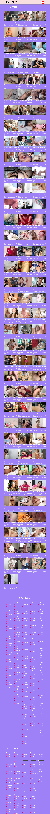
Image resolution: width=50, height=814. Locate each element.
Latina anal (26, 812)
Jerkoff (26, 758)
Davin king (17, 798)
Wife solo (41, 811)
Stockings (41, 692)
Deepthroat (18, 712)
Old (34, 703)
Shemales (42, 658)
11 (15, 7)
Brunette (10, 722)
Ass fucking (42, 338)
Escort (18, 740)
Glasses (26, 696)
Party (34, 727)
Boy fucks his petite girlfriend (38, 616)
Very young (41, 796)
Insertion (25, 746)
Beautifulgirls (10, 213)
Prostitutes (34, 744)
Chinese (18, 662)
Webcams (42, 763)
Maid (34, 646)
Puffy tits (33, 813)
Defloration (18, 714)
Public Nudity (34, 746)
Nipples (33, 687)
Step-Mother (34, 674)
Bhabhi (41, 213)
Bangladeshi (22, 385)
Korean (26, 766)
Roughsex (34, 767)
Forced (26, 670)
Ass (22, 228)
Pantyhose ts (34, 804)
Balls (10, 683)
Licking (26, 783)
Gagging (25, 682)
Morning (33, 672)
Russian (33, 768)
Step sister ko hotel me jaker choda (10, 350)
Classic (18, 663)
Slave (42, 669)
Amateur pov (10, 813)
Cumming (18, 692)
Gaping (26, 686)
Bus (10, 727)
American (10, 166)
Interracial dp (26, 799)
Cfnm (12, 103)
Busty (10, 729)
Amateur (9, 25)
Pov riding (33, 809)
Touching (41, 728)
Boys (10, 715)
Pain (34, 714)
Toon (42, 726)
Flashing (25, 665)
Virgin (42, 753)
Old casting (33, 796)
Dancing (18, 705)
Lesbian (26, 781)
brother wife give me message (24, 131)
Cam (18, 646)
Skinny (42, 665)
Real (34, 754)
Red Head (34, 758)
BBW (40, 150)
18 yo (6, 25)
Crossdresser (18, 683)
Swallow (41, 700)
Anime (10, 661)
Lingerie (25, 785)
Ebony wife (18, 813)
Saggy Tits (42, 646)
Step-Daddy (18, 703)
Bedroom (35, 260)
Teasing (41, 714)
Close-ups (41, 166)
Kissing (26, 762)
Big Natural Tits (14, 213)
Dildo (18, 716)
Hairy (26, 715)
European (18, 741)
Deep (18, 710)
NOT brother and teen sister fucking (11, 538)
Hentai (26, 722)
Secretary (41, 651)
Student (41, 697)
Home (26, 727)
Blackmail (36, 103)
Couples (28, 322)
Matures (33, 653)
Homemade (26, 729)
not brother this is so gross (38, 37)
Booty (10, 713)
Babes (37, 197)
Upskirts (41, 745)
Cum (18, 688)
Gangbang (26, 684)
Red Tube (15, 55)
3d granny (9, 796)
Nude (34, 689)
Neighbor (34, 686)
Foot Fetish (26, 667)
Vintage (41, 751)
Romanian (34, 765)
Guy (26, 709)
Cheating (25, 260)
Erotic (18, 738)
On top (33, 798)
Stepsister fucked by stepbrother (24, 538)
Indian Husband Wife (36, 569)
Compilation (18, 674)
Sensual (41, 653)
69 (34, 103)
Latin (26, 776)
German (41, 119)
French (26, 672)
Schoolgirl (42, 649)
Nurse (34, 694)
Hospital (25, 731)
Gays (26, 687)
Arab (22, 620)
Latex (26, 774)
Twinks (42, 735)
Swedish (41, 702)
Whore (42, 768)
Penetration (34, 730)
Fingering (26, 660)
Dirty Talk (40, 432)
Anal (22, 41)
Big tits (13, 166)
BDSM (25, 72)
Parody (34, 725)
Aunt (13, 275)
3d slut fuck (10, 799)
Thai (42, 717)
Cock (28, 260)
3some (37, 338)
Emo (18, 736)
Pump (34, 748)
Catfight (18, 655)
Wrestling (41, 772)
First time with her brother (23, 553)
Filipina (26, 658)
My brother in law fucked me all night (39, 585)
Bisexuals (11, 150)
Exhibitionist (18, 743)
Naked (34, 682)
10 (14, 7)
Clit (14, 103)
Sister (12, 541)
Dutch (18, 728)
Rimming (33, 761)
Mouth (34, 676)
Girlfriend (26, 691)
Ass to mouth (27, 609)
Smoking (41, 674)
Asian (35, 25)
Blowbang (28, 385)
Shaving (41, 656)
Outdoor (33, 710)
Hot (26, 733)
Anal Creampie (41, 614)
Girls (26, 693)
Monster (33, 670)
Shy (41, 662)
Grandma (26, 700)
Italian (26, 750)
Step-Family (26, 649)
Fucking (9, 541)
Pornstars (34, 739)
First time (26, 662)
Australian (37, 25)
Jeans (26, 756)
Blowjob (23, 25)
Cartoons (18, 651)
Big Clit (25, 41)
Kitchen (26, 764)
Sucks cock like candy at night (38, 491)
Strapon (41, 693)
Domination (18, 723)
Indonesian (26, 744)
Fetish (26, 656)
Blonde (13, 41)
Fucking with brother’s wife (38, 22)
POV (34, 741)
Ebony (18, 733)
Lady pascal (26, 810)
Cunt (18, 695)
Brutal (10, 724)
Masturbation (34, 651)
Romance (34, 763)
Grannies (26, 703)
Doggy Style (43, 103)
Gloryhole (26, 698)
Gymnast (26, 710)
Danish (18, 707)
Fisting (26, 663)
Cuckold (18, 686)
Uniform (41, 743)
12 (16, 7)
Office (34, 701)
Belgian (25, 228)
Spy (41, 686)
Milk (34, 662)
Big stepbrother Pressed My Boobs (10, 69)
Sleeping (41, 670)
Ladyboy (25, 772)
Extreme (18, 745)
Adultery (37, 416)
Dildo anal (17, 801)
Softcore (41, 676)
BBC (6, 228)
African (10, 654)
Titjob (42, 721)
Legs (26, 779)
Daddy (39, 557)
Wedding (41, 765)
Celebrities (18, 656)
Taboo (42, 709)
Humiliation (26, 736)
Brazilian (10, 717)
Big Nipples (9, 72)
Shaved (41, 655)
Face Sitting (26, 646)
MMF (34, 665)
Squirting (41, 690)
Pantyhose (34, 721)
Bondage (10, 711)
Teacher (41, 712)
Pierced (33, 734)
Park (34, 723)
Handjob (25, 717)
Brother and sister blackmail (38, 100)
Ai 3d (9, 808)
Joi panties (25, 806)
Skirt (42, 667)
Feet (41, 557)
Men (34, 655)
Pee (34, 728)
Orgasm (33, 706)
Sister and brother (21, 162)
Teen (37, 41)
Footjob (26, 669)
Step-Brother (10, 720)
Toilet (42, 724)
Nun (34, 693)
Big (22, 291)
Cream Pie (18, 681)
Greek (26, 705)
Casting (18, 653)
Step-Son (41, 679)
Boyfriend (38, 56)
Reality (34, 756)
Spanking (41, 683)
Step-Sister (42, 663)
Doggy (18, 719)
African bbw (10, 806)
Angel (21, 228)
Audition (10, 673)
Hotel (26, 734)
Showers (41, 660)
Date (13, 6)
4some (10, 649)
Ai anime (9, 809)
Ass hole (10, 670)
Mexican (33, 656)
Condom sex (18, 676)
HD (26, 244)
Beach (10, 690)
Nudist (34, 691)
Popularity (16, 6)
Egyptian (18, 734)
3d (34, 557)
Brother (12, 25)
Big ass (24, 56)
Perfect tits (33, 806)
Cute (18, 697)
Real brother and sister (22, 616)
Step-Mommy (34, 667)
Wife (42, 770)
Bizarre (10, 704)
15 (19, 7)
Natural (34, 684)
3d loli (9, 798)
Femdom (26, 655)
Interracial (26, 748)
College (18, 672)
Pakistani (33, 718)
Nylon (34, 696)
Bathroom (23, 166)
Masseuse (34, 649)
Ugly (42, 741)
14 (18, 7)
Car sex (18, 649)
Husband (26, 738)
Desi (37, 432)
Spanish (41, 681)
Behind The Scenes (40, 260)
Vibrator (41, 750)
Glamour (25, 694)
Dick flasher (18, 799)
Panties (34, 720)
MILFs (34, 660)
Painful (34, 716)
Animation (10, 659)
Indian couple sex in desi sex (23, 272)
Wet (41, 767)
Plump (34, 737)
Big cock (10, 41)
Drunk (18, 726)
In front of (25, 796)
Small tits (41, 672)
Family (40, 369)
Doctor (18, 717)
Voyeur (42, 755)
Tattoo (42, 710)
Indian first (25, 798)
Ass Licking (10, 275)
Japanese (26, 754)
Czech (18, 699)
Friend (26, 674)
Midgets (33, 658)
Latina (26, 778)
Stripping (41, 695)
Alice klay (9, 811)
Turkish (41, 733)
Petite (34, 732)
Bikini (10, 701)
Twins (42, 737)
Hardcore (28, 244)
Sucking (41, 699)
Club (18, 669)
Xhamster (15, 39)
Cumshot (27, 338)
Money (34, 669)
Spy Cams (42, 688)
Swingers (41, 704)
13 (17, 7)
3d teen (9, 801)
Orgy (34, 708)
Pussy (34, 750)
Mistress (33, 663)
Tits (41, 723)
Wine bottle (41, 813)
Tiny (42, 719)
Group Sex (26, 707)
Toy (41, 730)
